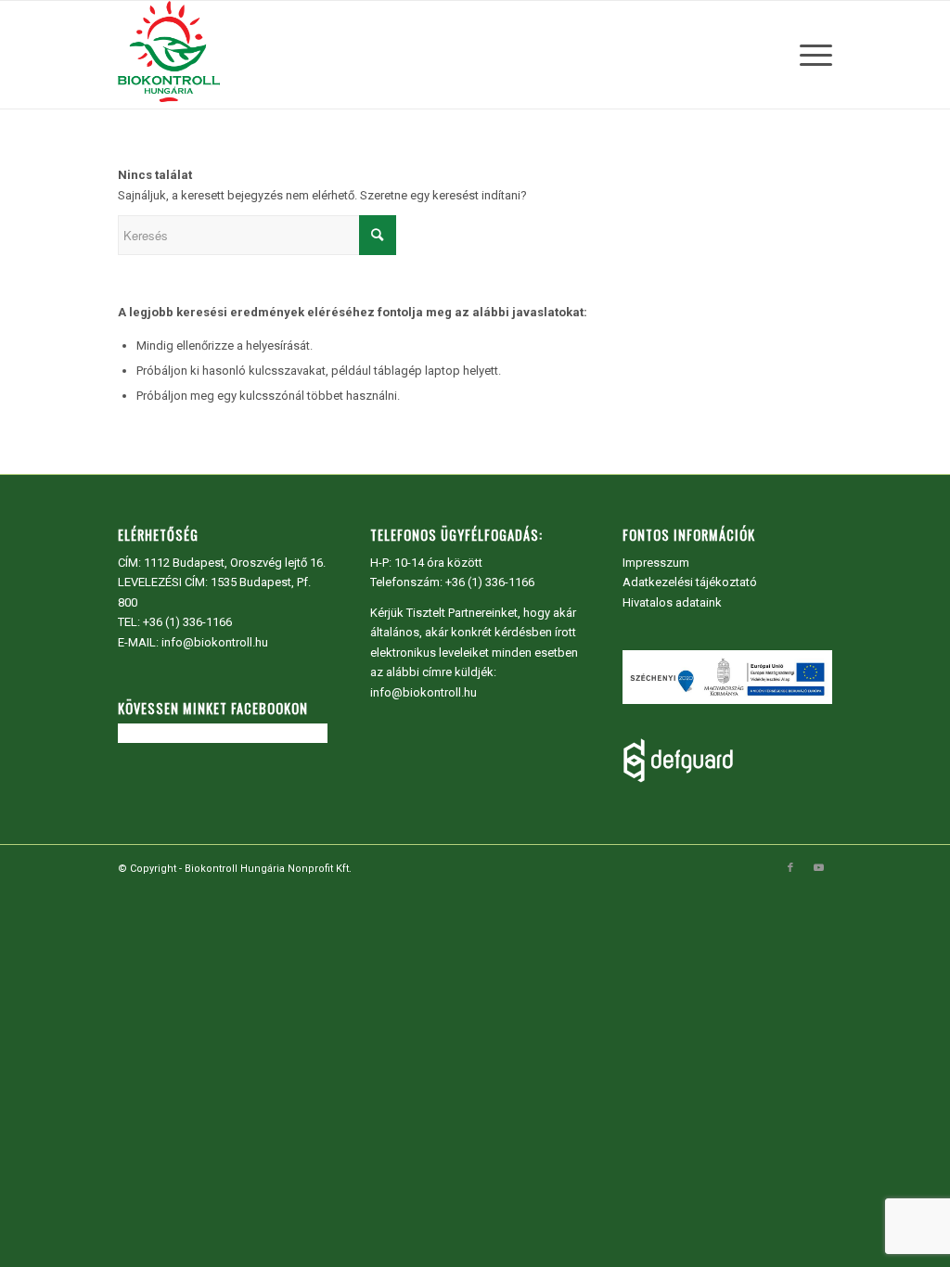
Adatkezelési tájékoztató (690, 582)
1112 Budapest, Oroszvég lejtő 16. (235, 563)
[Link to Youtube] (818, 868)
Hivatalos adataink (672, 602)
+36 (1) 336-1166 (187, 622)
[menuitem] (810, 55)
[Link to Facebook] (790, 868)
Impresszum (656, 563)
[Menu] (810, 55)
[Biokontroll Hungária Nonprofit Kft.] (169, 55)
